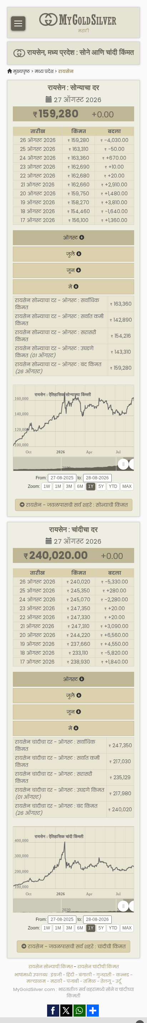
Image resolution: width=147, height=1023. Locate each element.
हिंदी (70, 975)
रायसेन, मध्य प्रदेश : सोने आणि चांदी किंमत (79, 52)
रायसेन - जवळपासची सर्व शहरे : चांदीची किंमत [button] (76, 946)
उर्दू (118, 981)
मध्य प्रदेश (44, 71)
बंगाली (85, 975)
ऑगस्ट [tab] (71, 237)
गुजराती (103, 975)
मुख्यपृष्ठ (21, 71)
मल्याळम (36, 981)
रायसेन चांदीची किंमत (98, 967)
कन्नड (122, 975)
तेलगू (106, 981)
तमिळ (89, 981)
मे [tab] (71, 286)
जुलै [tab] (71, 254)
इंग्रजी (56, 975)
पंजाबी (73, 981)
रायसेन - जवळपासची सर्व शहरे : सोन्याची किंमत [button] (76, 504)
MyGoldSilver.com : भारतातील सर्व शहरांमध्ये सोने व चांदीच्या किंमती (73, 992)
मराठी (83, 31)
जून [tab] (71, 270)
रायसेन (66, 71)
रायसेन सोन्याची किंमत (51, 967)
